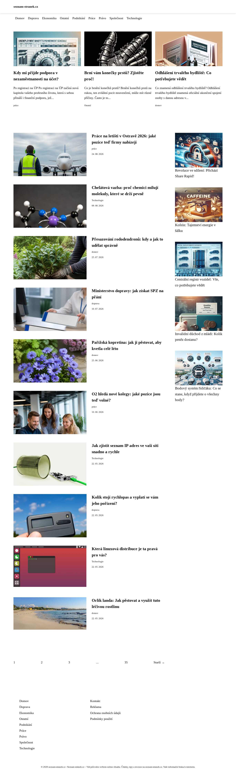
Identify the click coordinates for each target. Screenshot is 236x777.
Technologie (134, 18)
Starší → (159, 662)
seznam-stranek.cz (25, 6)
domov (158, 105)
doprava (95, 303)
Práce (91, 18)
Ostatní (64, 18)
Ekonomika (49, 18)
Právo (102, 18)
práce (15, 105)
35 (126, 662)
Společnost (116, 18)
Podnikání (78, 18)
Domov (20, 18)
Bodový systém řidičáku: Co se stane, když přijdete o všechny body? (198, 394)
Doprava (33, 18)
